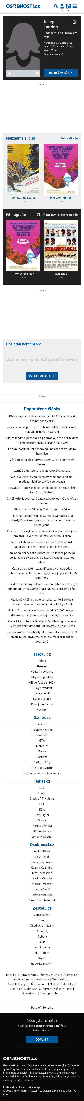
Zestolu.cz (42, 908)
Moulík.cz (68, 984)
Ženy (43, 975)
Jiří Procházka (42, 831)
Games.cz (42, 717)
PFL (42, 804)
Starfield (42, 735)
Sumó (42, 820)
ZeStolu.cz (42, 979)
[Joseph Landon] (23, 44)
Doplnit (42, 1039)
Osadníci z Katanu (42, 925)
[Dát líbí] (14, 73)
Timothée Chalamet (42, 900)
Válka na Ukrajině (42, 671)
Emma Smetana (42, 895)
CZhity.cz (45, 989)
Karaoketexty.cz (18, 984)
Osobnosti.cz (42, 844)
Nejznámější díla (20, 138)
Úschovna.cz (39, 984)
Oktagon (42, 793)
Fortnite (42, 757)
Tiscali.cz (42, 654)
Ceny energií (42, 693)
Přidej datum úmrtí (62, 46)
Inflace (42, 661)
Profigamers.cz (23, 979)
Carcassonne (42, 915)
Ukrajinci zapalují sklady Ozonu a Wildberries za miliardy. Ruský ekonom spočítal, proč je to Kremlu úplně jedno (42, 520)
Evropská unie (42, 699)
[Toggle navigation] (74, 6)
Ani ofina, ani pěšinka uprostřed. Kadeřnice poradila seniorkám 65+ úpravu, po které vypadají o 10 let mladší (42, 557)
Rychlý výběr (59, 73)
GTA (42, 740)
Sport (34, 975)
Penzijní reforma (42, 704)
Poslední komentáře (23, 344)
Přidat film (48, 215)
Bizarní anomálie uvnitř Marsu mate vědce (42, 509)
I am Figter (42, 815)
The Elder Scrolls (42, 768)
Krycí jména (42, 947)
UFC (42, 788)
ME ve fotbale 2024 (42, 682)
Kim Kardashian (42, 873)
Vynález (42, 709)
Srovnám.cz (30, 993)
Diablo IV (42, 746)
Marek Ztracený (42, 884)
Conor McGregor (42, 836)
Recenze (42, 724)
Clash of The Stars (42, 798)
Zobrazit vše (69, 138)
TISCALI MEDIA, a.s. (39, 1090)
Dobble (42, 936)
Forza (42, 751)
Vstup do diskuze (42, 376)
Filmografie (16, 214)
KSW (42, 809)
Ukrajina (42, 666)
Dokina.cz (30, 989)
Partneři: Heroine (42, 1007)
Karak (42, 958)
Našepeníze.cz (62, 989)
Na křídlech (42, 953)
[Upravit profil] (75, 22)
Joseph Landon (51, 24)
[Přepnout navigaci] (62, 6)
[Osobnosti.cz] (23, 6)
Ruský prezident (42, 688)
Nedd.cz (55, 984)
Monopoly (42, 931)
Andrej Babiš (42, 851)
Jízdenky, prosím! (42, 963)
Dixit (42, 942)
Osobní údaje (33, 1087)
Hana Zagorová (42, 862)
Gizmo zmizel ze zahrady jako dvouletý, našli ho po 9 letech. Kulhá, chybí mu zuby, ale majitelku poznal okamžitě (42, 636)
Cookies (19, 1087)
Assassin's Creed (42, 729)
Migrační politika (42, 677)
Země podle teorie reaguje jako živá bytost (42, 470)
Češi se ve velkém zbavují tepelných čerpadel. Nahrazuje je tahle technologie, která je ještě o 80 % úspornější (42, 573)
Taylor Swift (42, 889)
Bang (42, 920)
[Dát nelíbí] (31, 73)
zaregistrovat (43, 1026)
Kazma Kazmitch (42, 867)
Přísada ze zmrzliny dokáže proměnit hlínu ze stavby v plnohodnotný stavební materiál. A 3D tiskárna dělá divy (42, 588)
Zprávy (24, 975)
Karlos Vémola (42, 826)
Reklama (8, 1087)
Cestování (55, 975)
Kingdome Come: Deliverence (42, 773)
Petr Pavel (42, 856)
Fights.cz (42, 781)
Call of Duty (42, 762)
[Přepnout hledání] (56, 6)
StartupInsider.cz (51, 993)
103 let (53, 50)
